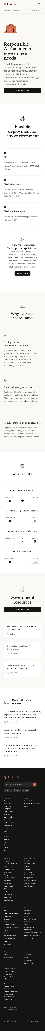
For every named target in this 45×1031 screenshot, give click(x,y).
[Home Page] (10, 4)
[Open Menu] (39, 4)
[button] (36, 10)
